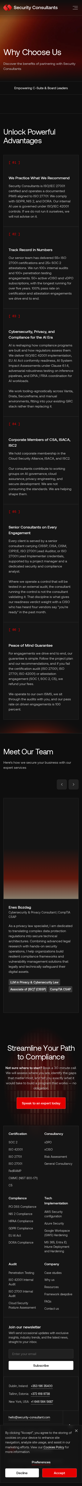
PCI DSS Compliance (22, 1206)
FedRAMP (15, 1171)
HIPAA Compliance (21, 1221)
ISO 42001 (16, 1149)
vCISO (48, 1149)
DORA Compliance (21, 1242)
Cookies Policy (54, 1447)
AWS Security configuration (53, 1214)
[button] (74, 8)
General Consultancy (58, 1163)
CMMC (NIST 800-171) (23, 1178)
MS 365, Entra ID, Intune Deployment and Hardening (56, 1246)
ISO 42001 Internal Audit (21, 1282)
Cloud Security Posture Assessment (22, 1305)
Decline (22, 1473)
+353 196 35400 (42, 1386)
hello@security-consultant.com (29, 1417)
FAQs (47, 1301)
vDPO (48, 1142)
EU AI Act (15, 1235)
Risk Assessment (55, 1156)
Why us (49, 1280)
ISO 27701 (15, 1156)
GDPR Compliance (21, 1228)
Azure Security (54, 1223)
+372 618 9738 (40, 1394)
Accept (59, 1473)
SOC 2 (13, 1142)
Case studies (53, 1273)
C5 (10, 1185)
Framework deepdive (58, 1294)
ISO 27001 (15, 1163)
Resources (51, 1287)
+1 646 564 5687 (42, 1401)
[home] (30, 8)
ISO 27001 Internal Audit (21, 1294)
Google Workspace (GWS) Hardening (57, 1233)
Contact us (51, 1308)
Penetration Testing (21, 1273)
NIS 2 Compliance (20, 1214)
